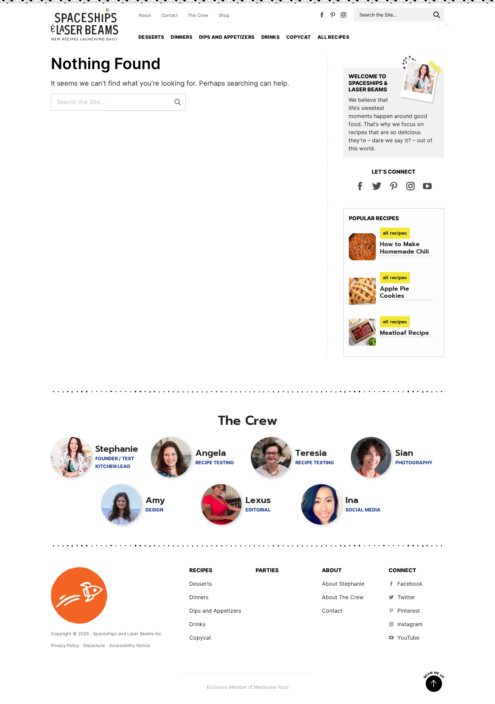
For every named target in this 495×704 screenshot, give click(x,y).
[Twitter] (377, 189)
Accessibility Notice (129, 645)
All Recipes (333, 37)
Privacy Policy (65, 645)
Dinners (181, 37)
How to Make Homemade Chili (404, 247)
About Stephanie (343, 583)
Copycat (298, 37)
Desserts (151, 37)
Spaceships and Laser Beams (84, 24)
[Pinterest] (332, 16)
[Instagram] (343, 16)
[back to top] (433, 681)
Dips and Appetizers (227, 37)
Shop (224, 15)
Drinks (270, 37)
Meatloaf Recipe (404, 333)
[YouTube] (427, 189)
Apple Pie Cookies (394, 292)
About (144, 15)
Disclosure (94, 645)
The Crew (198, 15)
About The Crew (343, 597)
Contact (169, 15)
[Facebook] (322, 16)
